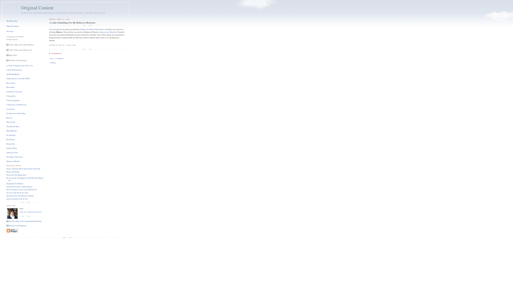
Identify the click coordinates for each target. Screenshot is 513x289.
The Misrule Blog (12, 126)
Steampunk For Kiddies (14, 183)
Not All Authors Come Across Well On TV (21, 189)
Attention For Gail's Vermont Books (19, 186)
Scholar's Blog (11, 148)
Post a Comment (56, 59)
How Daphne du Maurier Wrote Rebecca (91, 29)
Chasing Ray (11, 96)
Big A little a (11, 83)
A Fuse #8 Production (14, 70)
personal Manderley (110, 32)
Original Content (37, 7)
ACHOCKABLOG (12, 74)
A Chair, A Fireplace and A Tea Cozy (19, 65)
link (74, 45)
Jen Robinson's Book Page (16, 113)
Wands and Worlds (13, 161)
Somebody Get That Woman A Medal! (20, 196)
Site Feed (9, 31)
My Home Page (12, 21)
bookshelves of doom (14, 91)
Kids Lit (9, 118)
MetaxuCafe (10, 122)
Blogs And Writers (13, 172)
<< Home (52, 62)
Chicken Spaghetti (13, 100)
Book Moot (10, 87)
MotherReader (11, 131)
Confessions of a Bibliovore (16, 104)
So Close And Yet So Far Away (17, 192)
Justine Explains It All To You (17, 199)
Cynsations (10, 109)
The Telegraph (54, 29)
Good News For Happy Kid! (16, 175)
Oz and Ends (10, 135)
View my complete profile (31, 212)
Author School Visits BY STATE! (18, 78)
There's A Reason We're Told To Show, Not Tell (23, 169)
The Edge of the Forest (14, 157)
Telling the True (12, 152)
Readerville (10, 144)
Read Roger (10, 139)
